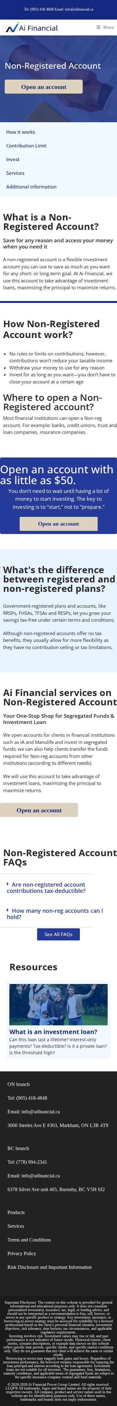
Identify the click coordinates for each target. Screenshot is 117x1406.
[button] (58, 888)
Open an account (43, 86)
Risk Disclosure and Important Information (49, 1267)
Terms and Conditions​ (29, 1239)
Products (16, 1212)
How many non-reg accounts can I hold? (55, 914)
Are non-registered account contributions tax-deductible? (46, 887)
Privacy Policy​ (21, 1253)
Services (15, 1226)
